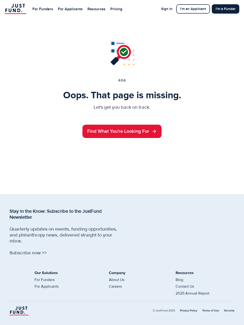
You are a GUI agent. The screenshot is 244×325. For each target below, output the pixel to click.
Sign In (167, 9)
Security (229, 310)
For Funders (42, 9)
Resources (96, 9)
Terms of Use (210, 310)
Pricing (116, 9)
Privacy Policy (188, 310)
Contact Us (185, 286)
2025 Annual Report (192, 293)
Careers (115, 286)
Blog (179, 279)
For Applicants (70, 9)
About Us (116, 279)
